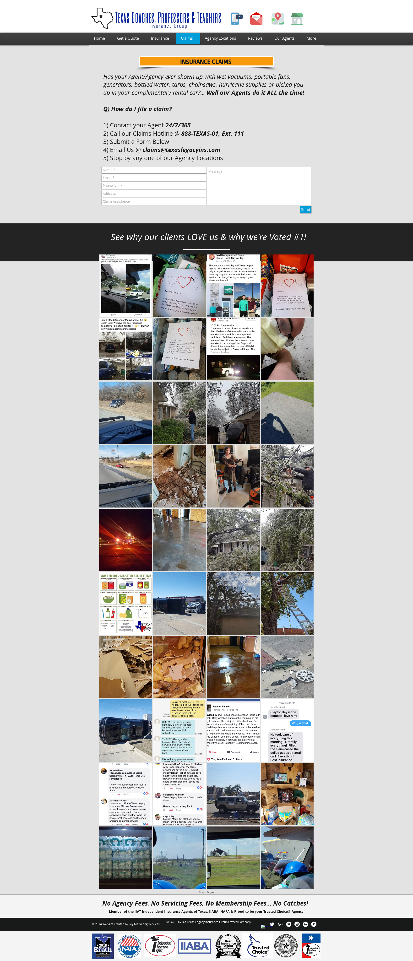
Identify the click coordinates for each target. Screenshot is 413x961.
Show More (206, 892)
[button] (125, 285)
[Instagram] (297, 924)
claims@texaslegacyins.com (181, 150)
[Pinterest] (288, 924)
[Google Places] (313, 924)
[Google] (280, 924)
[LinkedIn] (305, 924)
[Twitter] (272, 924)
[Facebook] (263, 927)
